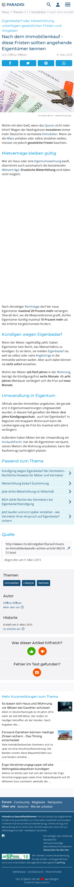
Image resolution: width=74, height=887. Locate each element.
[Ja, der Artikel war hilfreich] (31, 651)
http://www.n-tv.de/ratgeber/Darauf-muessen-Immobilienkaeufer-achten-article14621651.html (35, 548)
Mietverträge (10, 170)
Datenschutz (35, 871)
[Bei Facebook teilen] (10, 63)
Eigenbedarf (56, 351)
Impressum (19, 871)
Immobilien (38, 12)
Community (22, 802)
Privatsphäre (53, 871)
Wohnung (63, 372)
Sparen (49, 125)
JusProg (61, 862)
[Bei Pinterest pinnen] (46, 63)
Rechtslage (32, 307)
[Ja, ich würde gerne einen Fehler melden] (37, 672)
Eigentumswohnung (47, 161)
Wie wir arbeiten (42, 807)
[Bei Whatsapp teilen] (64, 63)
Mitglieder (38, 802)
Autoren (23, 807)
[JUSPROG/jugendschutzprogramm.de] (16, 856)
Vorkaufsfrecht (12, 442)
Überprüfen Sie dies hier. (56, 849)
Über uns (8, 806)
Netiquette (55, 802)
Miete (10, 138)
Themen (18, 12)
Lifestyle (28, 583)
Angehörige (43, 355)
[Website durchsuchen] (48, 4)
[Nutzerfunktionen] (57, 4)
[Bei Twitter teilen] (28, 63)
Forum (7, 802)
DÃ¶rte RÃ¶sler (12, 603)
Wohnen (43, 583)
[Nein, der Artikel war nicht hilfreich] (42, 651)
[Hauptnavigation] (67, 4)
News (5, 12)
